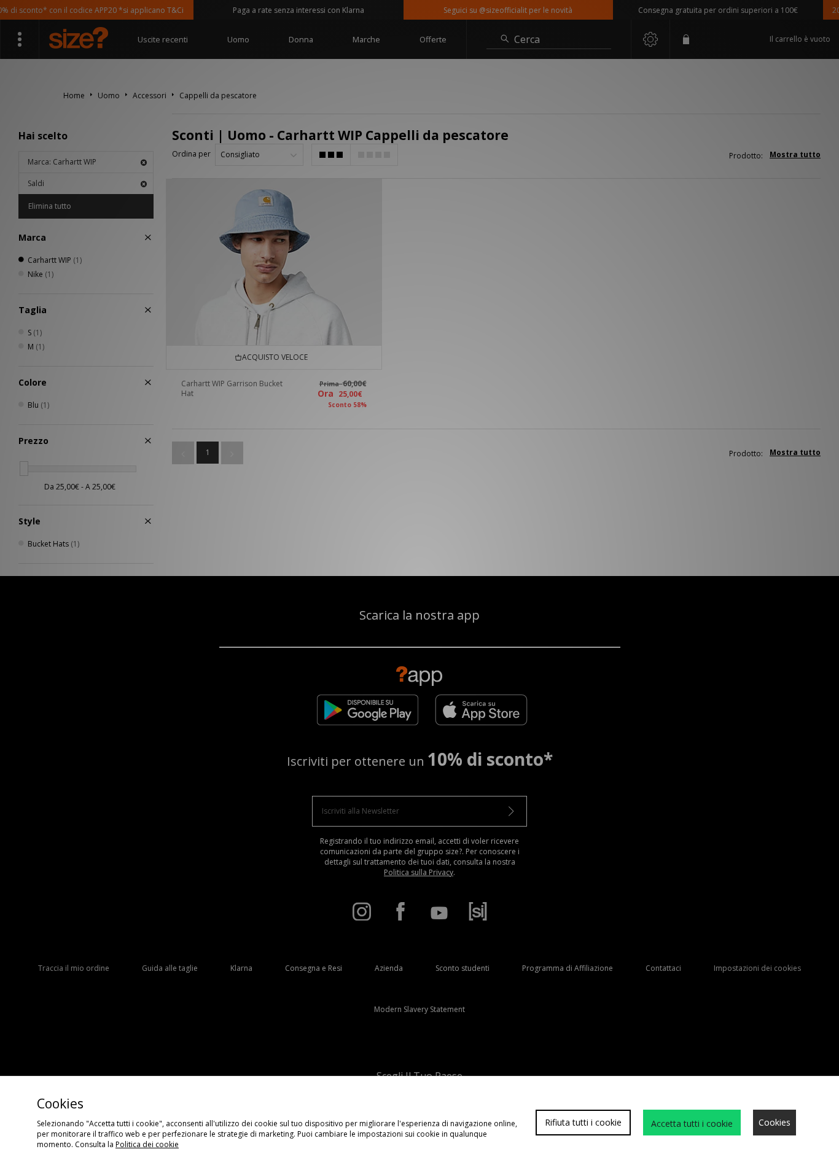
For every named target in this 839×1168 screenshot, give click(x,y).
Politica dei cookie (147, 1144)
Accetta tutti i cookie (692, 1123)
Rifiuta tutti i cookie (583, 1122)
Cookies (774, 1122)
